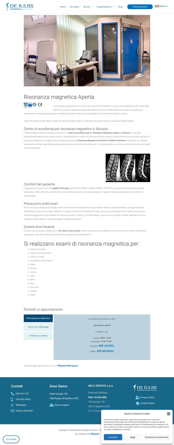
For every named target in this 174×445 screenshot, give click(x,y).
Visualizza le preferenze (156, 437)
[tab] (38, 318)
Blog (120, 6)
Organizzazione (104, 6)
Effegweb (95, 434)
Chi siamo (74, 6)
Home (63, 6)
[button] (168, 413)
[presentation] (38, 318)
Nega (132, 437)
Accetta (113, 437)
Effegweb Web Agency (68, 366)
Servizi (86, 6)
